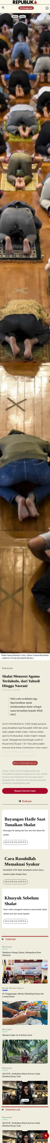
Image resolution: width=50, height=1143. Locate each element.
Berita (15, 16)
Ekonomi (7, 1029)
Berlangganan (26, 8)
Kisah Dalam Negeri (13, 988)
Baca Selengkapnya (25, 763)
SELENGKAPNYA (16, 842)
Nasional (7, 947)
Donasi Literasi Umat (25, 791)
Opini (22, 16)
